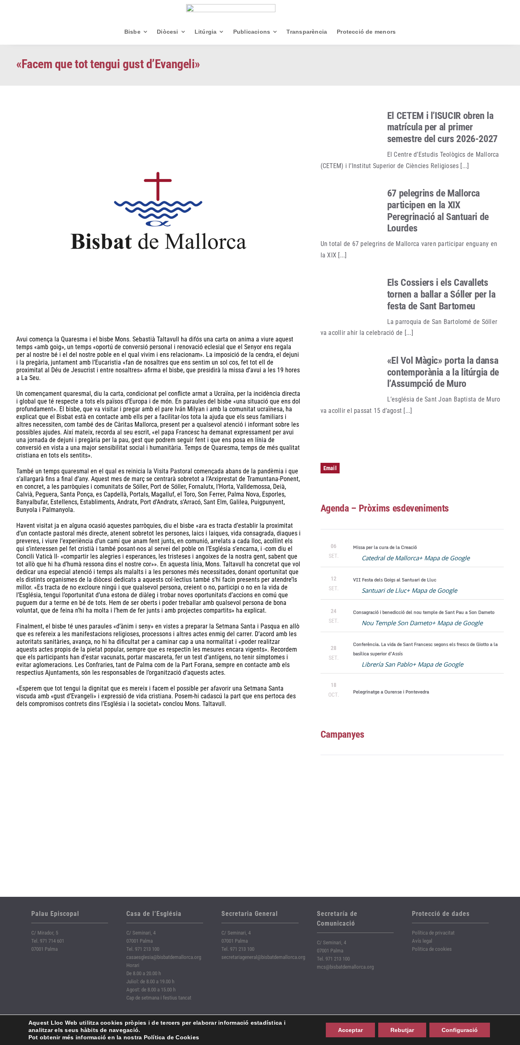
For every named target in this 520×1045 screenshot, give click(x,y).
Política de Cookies (171, 1037)
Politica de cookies (432, 949)
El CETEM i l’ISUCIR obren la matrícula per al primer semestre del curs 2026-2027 (442, 127)
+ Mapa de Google (444, 558)
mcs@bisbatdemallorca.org (345, 967)
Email (330, 468)
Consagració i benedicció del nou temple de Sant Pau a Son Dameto (423, 612)
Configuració (460, 1030)
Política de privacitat (433, 933)
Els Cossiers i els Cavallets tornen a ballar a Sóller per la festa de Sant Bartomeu (441, 294)
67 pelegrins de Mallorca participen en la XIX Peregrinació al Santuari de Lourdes (438, 211)
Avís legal (422, 941)
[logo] (230, 7)
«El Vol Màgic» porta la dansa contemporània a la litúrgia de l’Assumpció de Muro (443, 372)
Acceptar (350, 1030)
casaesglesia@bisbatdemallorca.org (163, 957)
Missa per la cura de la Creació (385, 547)
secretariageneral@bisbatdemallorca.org (263, 957)
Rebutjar (402, 1030)
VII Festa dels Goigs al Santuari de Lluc (394, 579)
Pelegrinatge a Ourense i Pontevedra (391, 691)
